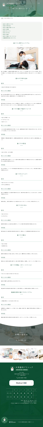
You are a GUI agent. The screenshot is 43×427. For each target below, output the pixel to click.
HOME (2, 18)
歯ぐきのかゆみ (7, 32)
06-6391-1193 (22, 378)
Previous (1, 354)
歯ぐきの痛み (6, 34)
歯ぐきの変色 (6, 29)
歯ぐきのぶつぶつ (7, 31)
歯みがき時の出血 (7, 25)
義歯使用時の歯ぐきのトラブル (10, 37)
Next (42, 354)
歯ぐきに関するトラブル (8, 24)
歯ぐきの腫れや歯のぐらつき (9, 27)
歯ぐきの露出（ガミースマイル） (10, 36)
